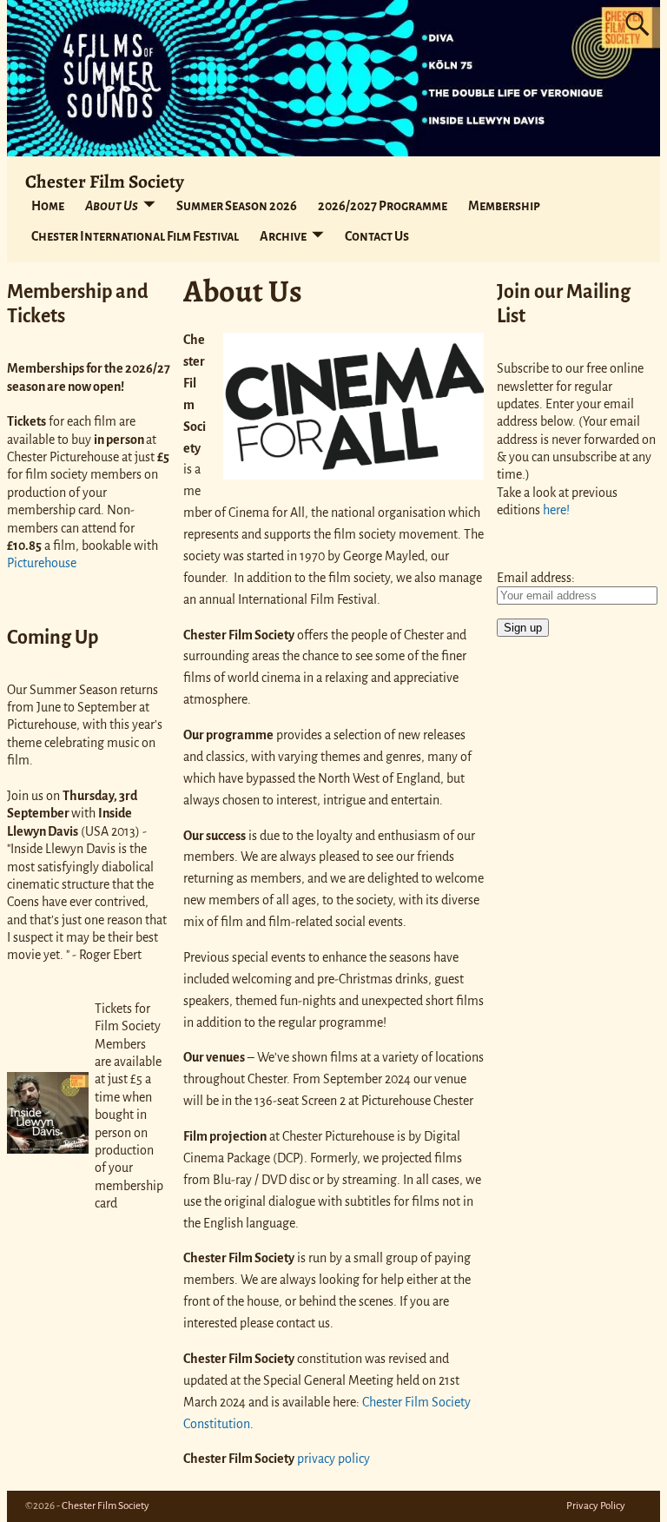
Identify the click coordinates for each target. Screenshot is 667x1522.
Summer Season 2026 (236, 206)
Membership (504, 206)
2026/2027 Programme (382, 206)
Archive (283, 236)
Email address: (536, 578)
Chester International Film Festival (135, 236)
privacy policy (333, 1459)
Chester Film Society (104, 181)
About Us (111, 206)
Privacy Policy (595, 1506)
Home (47, 206)
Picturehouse (41, 563)
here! (556, 510)
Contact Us (377, 236)
